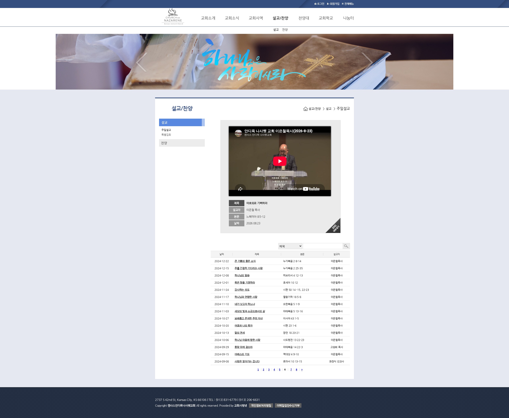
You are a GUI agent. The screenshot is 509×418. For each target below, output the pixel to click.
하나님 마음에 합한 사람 (247, 339)
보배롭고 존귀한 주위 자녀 (249, 318)
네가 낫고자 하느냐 (245, 304)
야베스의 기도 (242, 354)
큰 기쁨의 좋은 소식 (245, 261)
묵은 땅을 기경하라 (245, 282)
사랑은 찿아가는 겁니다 (247, 361)
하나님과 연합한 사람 (246, 296)
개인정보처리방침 (261, 405)
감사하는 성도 (242, 289)
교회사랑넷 (240, 405)
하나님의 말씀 (242, 275)
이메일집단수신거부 (288, 405)
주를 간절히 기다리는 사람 (249, 268)
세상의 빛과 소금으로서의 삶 (250, 311)
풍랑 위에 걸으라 (244, 347)
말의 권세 (240, 332)
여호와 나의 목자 (244, 325)
